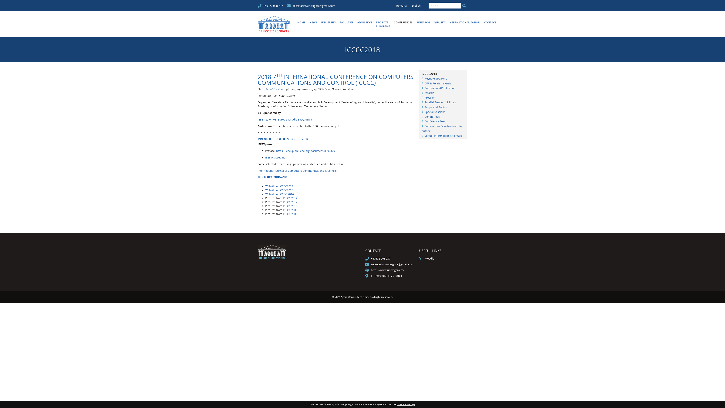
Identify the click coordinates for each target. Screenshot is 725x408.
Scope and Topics (436, 107)
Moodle (429, 258)
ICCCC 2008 (289, 210)
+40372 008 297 (273, 6)
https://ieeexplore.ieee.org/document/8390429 (305, 151)
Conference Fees (435, 121)
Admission (364, 22)
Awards (429, 93)
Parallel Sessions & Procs (440, 102)
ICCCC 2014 (290, 198)
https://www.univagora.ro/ (387, 270)
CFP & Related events (438, 83)
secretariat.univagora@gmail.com (314, 6)
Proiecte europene (383, 24)
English (416, 5)
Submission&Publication (440, 88)
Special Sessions (435, 112)
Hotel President (275, 89)
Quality (439, 22)
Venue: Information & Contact (443, 136)
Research (423, 22)
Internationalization (464, 22)
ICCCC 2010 (290, 206)
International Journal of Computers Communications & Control (297, 170)
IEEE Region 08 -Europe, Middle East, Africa (285, 119)
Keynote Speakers (436, 78)
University (328, 22)
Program (430, 97)
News (313, 22)
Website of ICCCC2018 (279, 186)
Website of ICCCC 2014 (279, 194)
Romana (401, 5)
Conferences (403, 22)
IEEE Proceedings (276, 157)
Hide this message (406, 404)
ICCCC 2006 (290, 214)
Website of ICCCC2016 (279, 190)
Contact (490, 22)
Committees (432, 116)
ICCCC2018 (429, 74)
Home (301, 22)
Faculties (346, 22)
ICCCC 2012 (290, 202)
